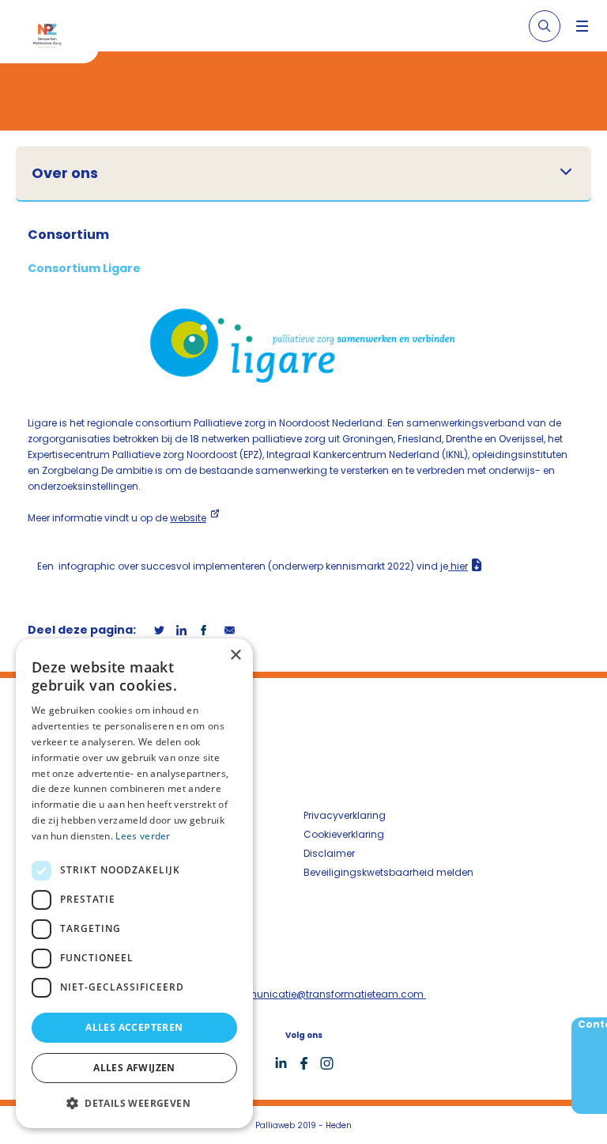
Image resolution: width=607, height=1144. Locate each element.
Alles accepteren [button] (134, 1027)
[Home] (55, 38)
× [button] (235, 655)
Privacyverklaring (345, 815)
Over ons (65, 173)
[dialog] (134, 883)
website (188, 518)
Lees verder (142, 836)
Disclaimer (329, 853)
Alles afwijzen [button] (134, 1067)
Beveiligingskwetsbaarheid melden (388, 872)
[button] (134, 1102)
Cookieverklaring (344, 834)
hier (458, 566)
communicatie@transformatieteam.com (323, 994)
